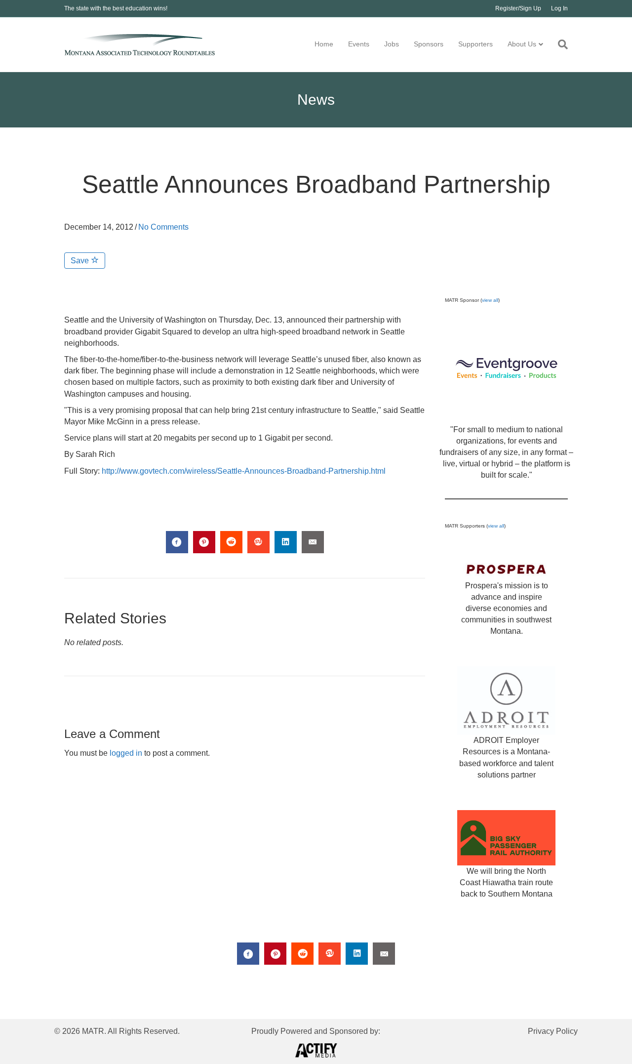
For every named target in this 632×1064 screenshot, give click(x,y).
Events (358, 44)
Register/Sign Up (518, 8)
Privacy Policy (553, 1031)
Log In (559, 8)
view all (490, 300)
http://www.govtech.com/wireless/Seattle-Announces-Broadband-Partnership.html (244, 471)
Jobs (391, 44)
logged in (126, 753)
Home (324, 44)
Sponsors (428, 44)
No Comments (163, 227)
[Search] (559, 44)
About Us (522, 44)
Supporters (475, 44)
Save (81, 260)
